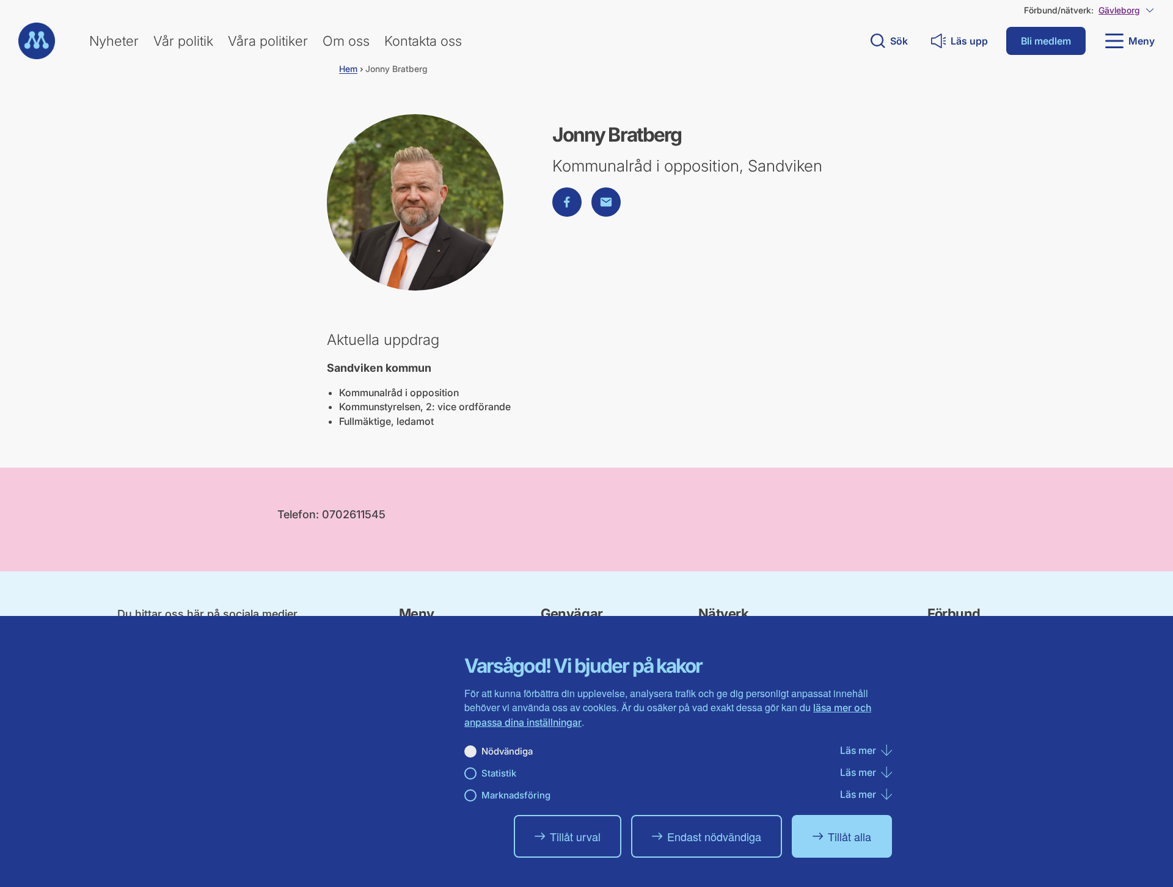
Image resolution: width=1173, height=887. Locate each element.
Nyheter (114, 41)
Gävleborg (1119, 10)
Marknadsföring (515, 795)
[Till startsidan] (36, 41)
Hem (348, 68)
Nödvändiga (507, 751)
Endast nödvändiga (714, 836)
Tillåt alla (849, 836)
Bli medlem (1046, 41)
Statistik (498, 773)
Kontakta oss (423, 41)
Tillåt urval (575, 836)
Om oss (346, 41)
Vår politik (183, 41)
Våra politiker (268, 41)
